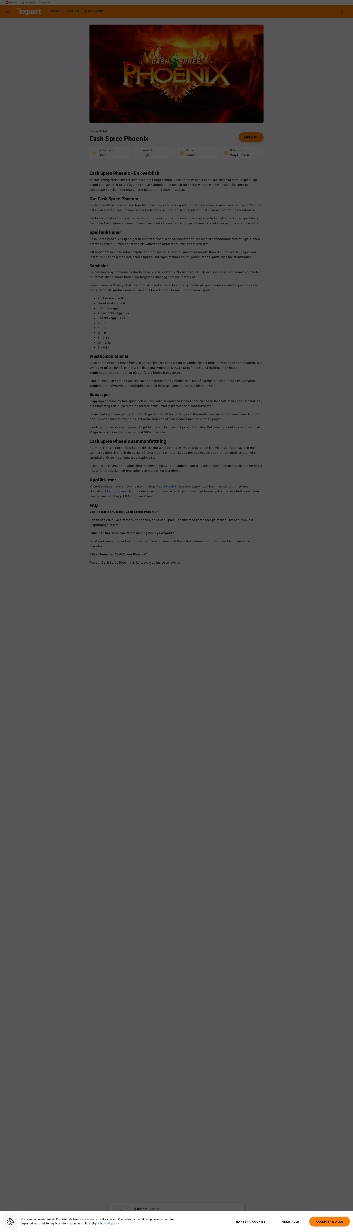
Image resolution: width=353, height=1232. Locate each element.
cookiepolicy (111, 1224)
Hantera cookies (251, 1222)
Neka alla (290, 1222)
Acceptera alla (329, 1222)
